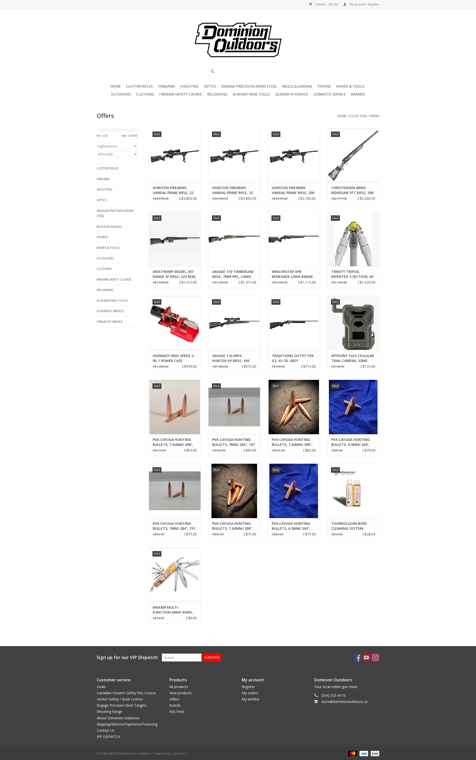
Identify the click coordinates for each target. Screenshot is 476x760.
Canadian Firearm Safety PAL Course (126, 693)
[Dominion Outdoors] (238, 40)
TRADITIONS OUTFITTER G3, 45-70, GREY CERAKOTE (293, 358)
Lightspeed (178, 753)
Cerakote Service (329, 94)
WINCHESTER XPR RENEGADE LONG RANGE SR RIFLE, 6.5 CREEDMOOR (293, 274)
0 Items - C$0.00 (326, 4)
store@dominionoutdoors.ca (344, 701)
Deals (101, 686)
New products (180, 693)
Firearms (166, 86)
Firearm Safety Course (180, 94)
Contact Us (106, 730)
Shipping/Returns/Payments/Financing (127, 724)
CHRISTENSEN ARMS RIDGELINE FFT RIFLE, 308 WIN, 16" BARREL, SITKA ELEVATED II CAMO (352, 190)
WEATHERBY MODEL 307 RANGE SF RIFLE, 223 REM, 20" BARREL (174, 274)
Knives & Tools (350, 86)
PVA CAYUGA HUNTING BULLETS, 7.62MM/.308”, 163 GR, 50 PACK (232, 526)
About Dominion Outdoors (118, 718)
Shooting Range (109, 711)
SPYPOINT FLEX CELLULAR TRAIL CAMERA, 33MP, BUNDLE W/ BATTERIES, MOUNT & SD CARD (352, 358)
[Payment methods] (352, 753)
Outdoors (121, 94)
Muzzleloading (297, 86)
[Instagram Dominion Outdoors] (375, 657)
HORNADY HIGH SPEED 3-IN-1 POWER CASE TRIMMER (174, 358)
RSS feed (176, 711)
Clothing (145, 94)
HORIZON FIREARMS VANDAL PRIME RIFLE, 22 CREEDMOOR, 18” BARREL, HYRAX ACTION (175, 190)
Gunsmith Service (291, 94)
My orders (250, 693)
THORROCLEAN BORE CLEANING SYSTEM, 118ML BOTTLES (349, 526)
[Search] (210, 71)
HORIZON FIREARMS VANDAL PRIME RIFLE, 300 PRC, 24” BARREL (293, 190)
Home (115, 86)
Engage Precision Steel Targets (122, 705)
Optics (210, 86)
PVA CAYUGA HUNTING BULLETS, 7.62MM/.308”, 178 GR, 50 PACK (292, 442)
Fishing (324, 86)
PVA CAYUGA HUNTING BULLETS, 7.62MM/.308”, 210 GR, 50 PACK (173, 442)
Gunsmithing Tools (251, 94)
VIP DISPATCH (108, 736)
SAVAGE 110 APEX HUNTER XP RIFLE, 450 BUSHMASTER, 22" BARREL (230, 358)
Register (248, 686)
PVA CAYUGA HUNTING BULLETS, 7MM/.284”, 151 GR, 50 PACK (174, 526)
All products (178, 686)
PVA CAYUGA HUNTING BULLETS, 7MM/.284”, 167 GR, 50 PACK (233, 442)
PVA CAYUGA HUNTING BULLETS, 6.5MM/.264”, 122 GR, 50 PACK (291, 526)
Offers (374, 116)
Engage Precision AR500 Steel (249, 86)
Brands (358, 94)
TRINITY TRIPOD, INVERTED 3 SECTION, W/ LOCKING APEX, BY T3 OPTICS (352, 274)
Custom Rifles (139, 86)
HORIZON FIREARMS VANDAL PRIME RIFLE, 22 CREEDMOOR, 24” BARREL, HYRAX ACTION (234, 190)
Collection (358, 116)
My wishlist (250, 699)
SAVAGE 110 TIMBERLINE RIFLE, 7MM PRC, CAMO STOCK (233, 274)
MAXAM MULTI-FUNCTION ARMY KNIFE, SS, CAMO (173, 610)
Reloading (217, 94)
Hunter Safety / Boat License (120, 699)
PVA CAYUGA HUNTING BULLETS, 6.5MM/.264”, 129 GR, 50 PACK (350, 442)
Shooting (189, 86)
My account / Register (364, 4)
